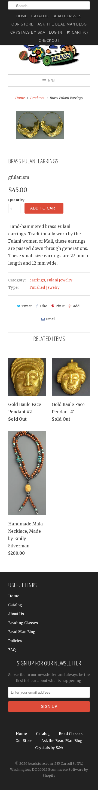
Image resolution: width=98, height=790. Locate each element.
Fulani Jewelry (59, 280)
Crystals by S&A (27, 32)
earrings (37, 280)
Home (21, 16)
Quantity (16, 200)
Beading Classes (23, 623)
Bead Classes (67, 16)
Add (76, 306)
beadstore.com (40, 764)
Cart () (79, 32)
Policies (15, 641)
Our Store (22, 24)
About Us (16, 614)
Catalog (40, 16)
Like (43, 306)
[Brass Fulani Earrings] (40, 125)
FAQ (12, 650)
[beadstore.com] (49, 47)
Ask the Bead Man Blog (62, 24)
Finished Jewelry (44, 287)
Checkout (49, 41)
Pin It (60, 306)
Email (50, 319)
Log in (55, 32)
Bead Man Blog (21, 632)
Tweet (27, 306)
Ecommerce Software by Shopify (65, 772)
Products (37, 98)
